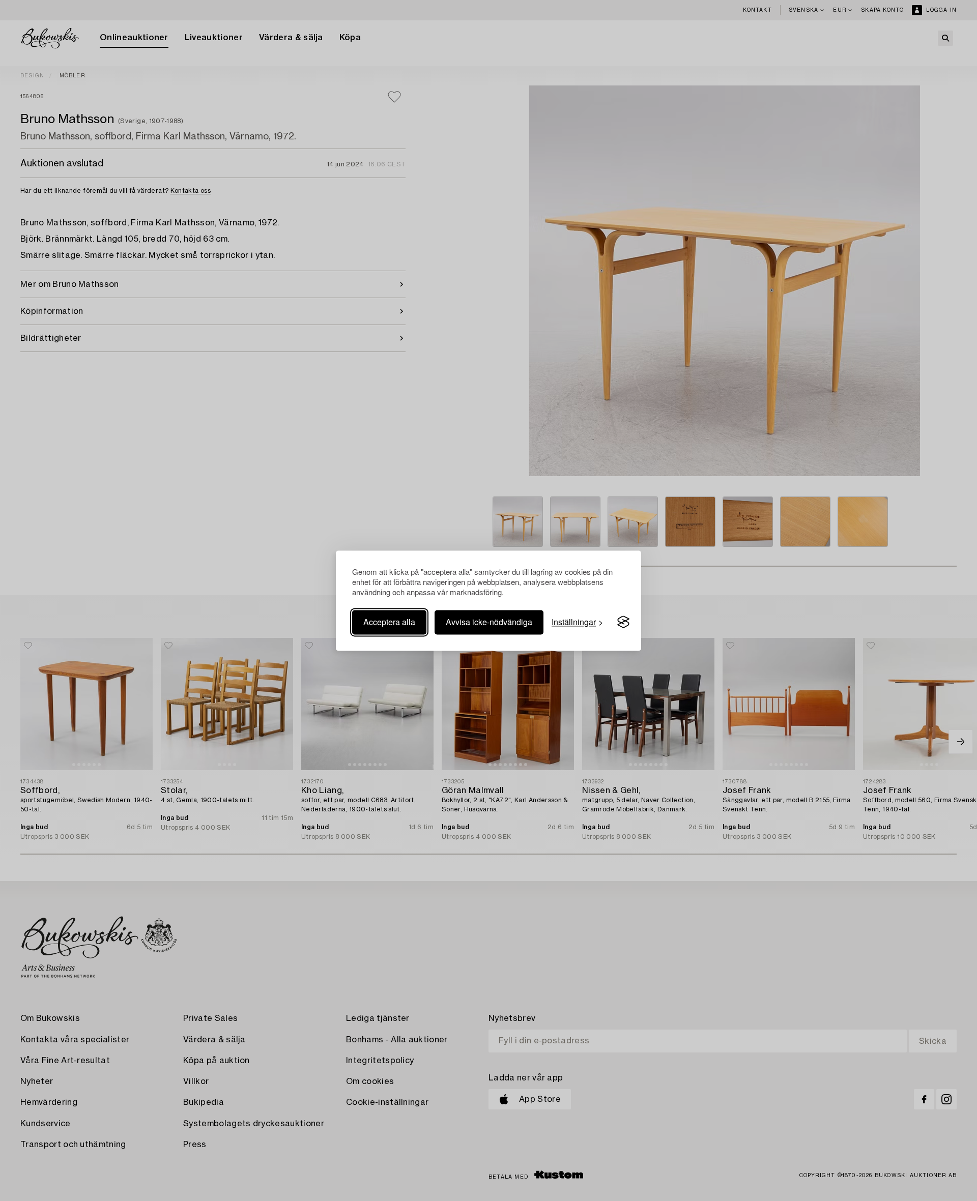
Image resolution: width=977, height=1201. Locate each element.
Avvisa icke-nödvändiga (489, 622)
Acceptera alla (389, 622)
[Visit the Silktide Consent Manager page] (623, 622)
